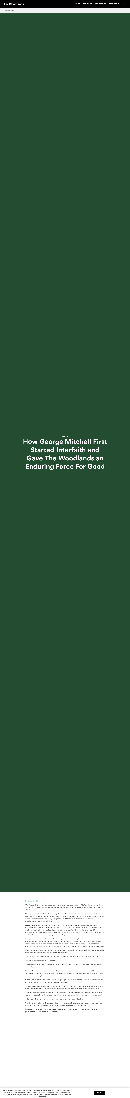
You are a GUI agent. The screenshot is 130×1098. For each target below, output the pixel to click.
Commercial (114, 4)
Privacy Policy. (43, 1096)
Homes (77, 4)
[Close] (127, 1092)
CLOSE (99, 1092)
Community (87, 4)
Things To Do (100, 4)
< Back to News (9, 10)
